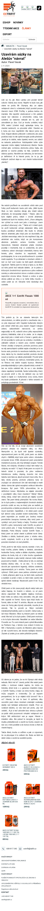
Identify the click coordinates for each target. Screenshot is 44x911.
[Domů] (9, 10)
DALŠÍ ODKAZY (6, 857)
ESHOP (6, 22)
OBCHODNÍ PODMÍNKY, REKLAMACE (13, 860)
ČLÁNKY (26, 28)
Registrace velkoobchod (9, 889)
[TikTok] (39, 8)
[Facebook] (29, 8)
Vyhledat (32, 39)
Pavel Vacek (22, 46)
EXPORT (7, 34)
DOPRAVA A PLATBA (8, 867)
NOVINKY (18, 22)
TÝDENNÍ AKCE (11, 28)
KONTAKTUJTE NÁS (8, 864)
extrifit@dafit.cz (29, 849)
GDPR (3, 871)
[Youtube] (34, 8)
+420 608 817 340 (7, 896)
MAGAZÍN (10, 46)
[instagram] (23, 8)
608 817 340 (11, 849)
